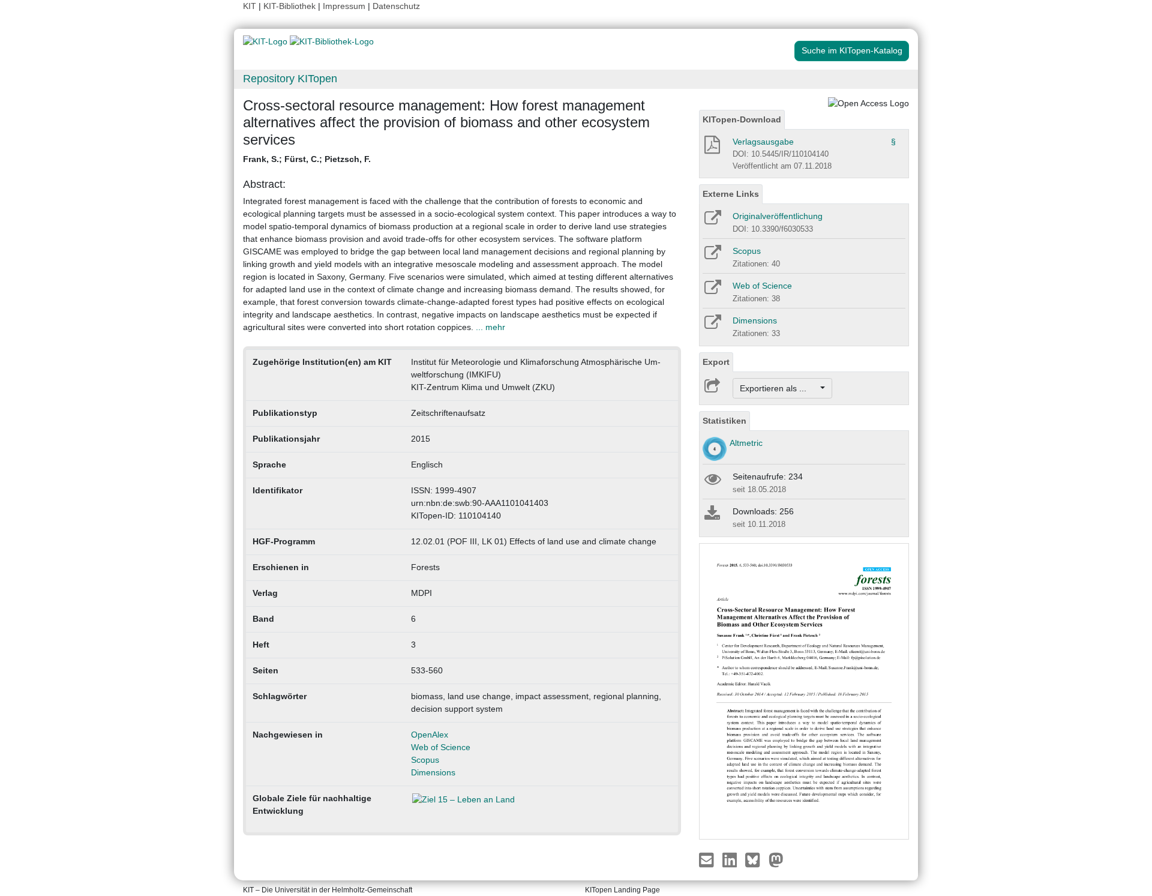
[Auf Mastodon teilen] (776, 859)
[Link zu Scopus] (712, 256)
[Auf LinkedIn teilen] (731, 859)
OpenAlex (429, 734)
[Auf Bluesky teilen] (755, 859)
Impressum (344, 6)
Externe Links (731, 194)
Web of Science (440, 747)
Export (716, 362)
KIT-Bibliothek (290, 6)
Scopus (425, 760)
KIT (249, 6)
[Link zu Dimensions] (712, 326)
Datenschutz (396, 6)
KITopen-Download (742, 119)
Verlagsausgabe (763, 141)
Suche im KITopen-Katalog (852, 50)
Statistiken (724, 420)
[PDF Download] (711, 148)
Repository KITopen (290, 79)
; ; (307, 159)
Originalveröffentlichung (778, 216)
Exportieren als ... (779, 388)
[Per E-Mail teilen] (707, 859)
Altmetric (746, 443)
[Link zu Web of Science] (712, 291)
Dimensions (433, 772)
